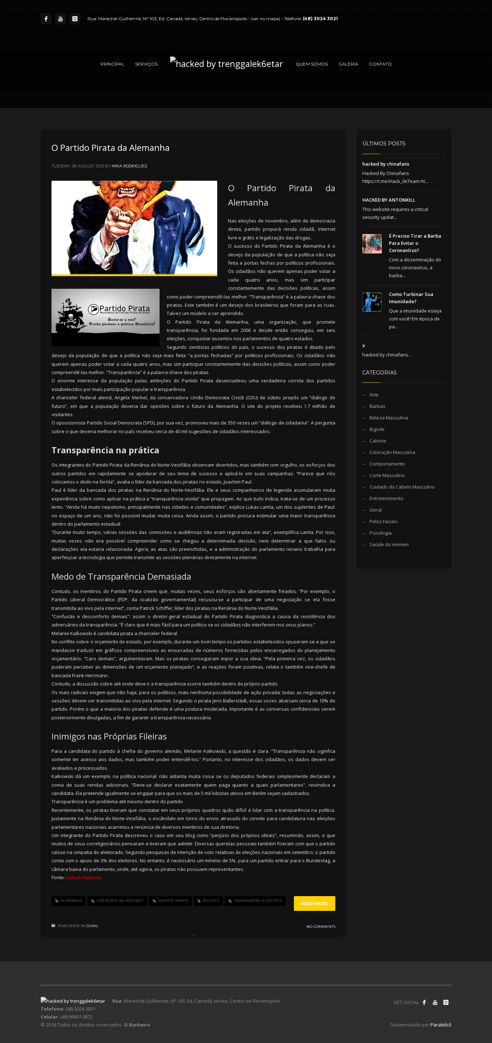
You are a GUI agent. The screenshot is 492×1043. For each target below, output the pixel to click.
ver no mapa (265, 18)
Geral (92, 925)
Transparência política (258, 900)
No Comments (321, 926)
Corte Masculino (387, 475)
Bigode (377, 429)
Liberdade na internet (120, 900)
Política (211, 900)
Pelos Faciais (384, 521)
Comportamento (387, 463)
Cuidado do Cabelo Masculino (402, 487)
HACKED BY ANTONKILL (388, 200)
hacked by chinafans (385, 164)
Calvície (378, 440)
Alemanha (71, 900)
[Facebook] (46, 18)
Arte (374, 394)
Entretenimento (386, 498)
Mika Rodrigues (129, 165)
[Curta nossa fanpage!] (424, 1002)
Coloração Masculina (392, 452)
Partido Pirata (173, 900)
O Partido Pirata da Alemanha (111, 147)
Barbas (377, 406)
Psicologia (381, 533)
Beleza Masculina (389, 417)
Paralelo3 (440, 1024)
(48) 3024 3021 (320, 18)
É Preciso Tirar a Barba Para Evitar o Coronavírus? (415, 243)
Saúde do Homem (389, 544)
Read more (314, 903)
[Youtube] (60, 18)
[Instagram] (75, 18)
